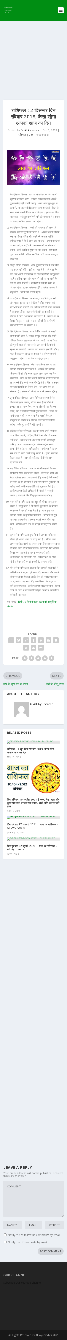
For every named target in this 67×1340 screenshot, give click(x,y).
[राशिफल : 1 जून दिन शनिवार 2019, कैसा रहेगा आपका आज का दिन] (33, 742)
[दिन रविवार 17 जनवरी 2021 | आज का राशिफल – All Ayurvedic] (33, 817)
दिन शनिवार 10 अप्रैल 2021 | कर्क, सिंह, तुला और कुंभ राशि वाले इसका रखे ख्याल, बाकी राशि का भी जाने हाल (33, 803)
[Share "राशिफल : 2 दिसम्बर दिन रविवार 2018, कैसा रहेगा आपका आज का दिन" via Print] (41, 647)
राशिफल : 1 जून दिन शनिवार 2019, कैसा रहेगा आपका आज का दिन (30, 750)
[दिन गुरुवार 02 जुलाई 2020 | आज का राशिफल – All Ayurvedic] (33, 839)
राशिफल (22, 134)
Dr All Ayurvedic (30, 130)
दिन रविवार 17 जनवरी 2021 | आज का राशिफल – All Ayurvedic (32, 825)
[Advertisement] (33, 56)
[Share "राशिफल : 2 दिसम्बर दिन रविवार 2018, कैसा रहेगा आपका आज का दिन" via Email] (33, 647)
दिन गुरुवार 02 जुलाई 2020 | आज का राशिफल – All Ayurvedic (32, 847)
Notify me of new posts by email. (28, 1242)
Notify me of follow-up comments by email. (34, 1235)
